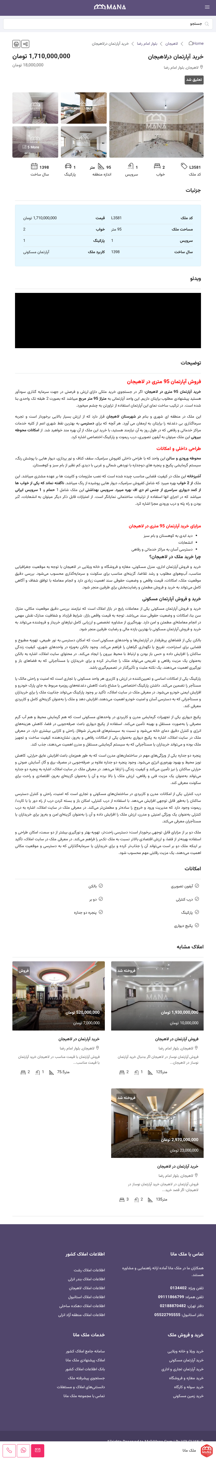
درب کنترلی (184, 900)
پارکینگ (187, 913)
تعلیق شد (194, 80)
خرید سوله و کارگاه (189, 1387)
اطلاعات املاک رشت (89, 1270)
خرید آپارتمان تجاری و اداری (182, 1369)
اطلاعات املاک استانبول (86, 1297)
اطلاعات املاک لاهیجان (87, 1288)
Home (198, 44)
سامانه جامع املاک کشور (85, 1351)
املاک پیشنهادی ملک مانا (85, 1360)
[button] (25, 44)
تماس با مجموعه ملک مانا (84, 1396)
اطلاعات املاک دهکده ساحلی (82, 1306)
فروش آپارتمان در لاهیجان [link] (176, 1039)
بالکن (93, 886)
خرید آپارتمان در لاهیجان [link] (79, 1039)
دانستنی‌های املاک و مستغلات (81, 1387)
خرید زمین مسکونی (188, 1396)
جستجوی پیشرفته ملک (86, 1378)
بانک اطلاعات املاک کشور (85, 1369)
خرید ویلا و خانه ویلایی (186, 1351)
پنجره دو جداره (85, 913)
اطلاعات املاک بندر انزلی (86, 1279)
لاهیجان (171, 44)
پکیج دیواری (183, 926)
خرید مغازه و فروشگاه (186, 1378)
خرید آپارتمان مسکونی (186, 1360)
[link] (157, 996)
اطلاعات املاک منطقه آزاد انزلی (81, 1315)
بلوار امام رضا (147, 44)
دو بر (93, 900)
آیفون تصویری (182, 886)
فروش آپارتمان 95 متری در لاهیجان (164, 382)
